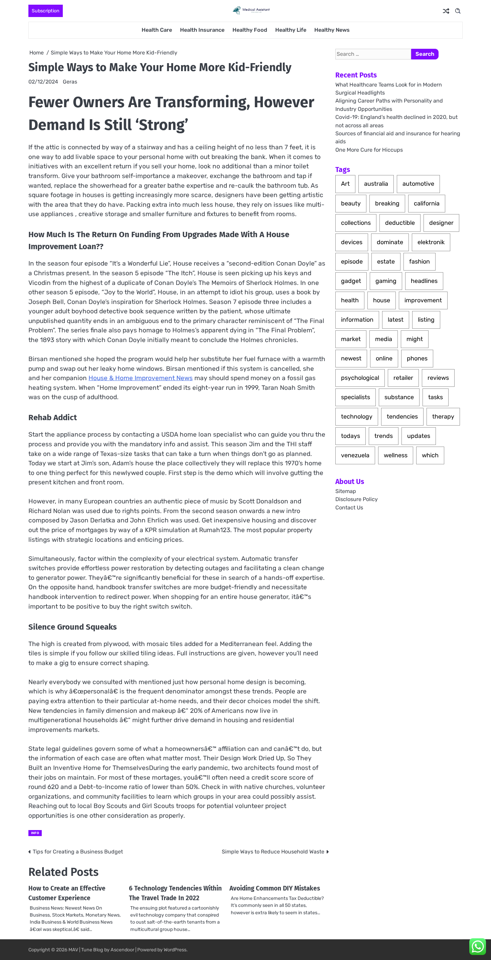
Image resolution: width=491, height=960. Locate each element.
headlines (424, 280)
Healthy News (332, 30)
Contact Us (349, 507)
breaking (387, 203)
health (350, 300)
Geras (70, 81)
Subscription (45, 11)
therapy (443, 416)
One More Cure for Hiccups (369, 149)
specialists (355, 397)
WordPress (175, 950)
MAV (73, 950)
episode (352, 261)
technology (356, 416)
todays (350, 436)
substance (399, 397)
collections (356, 222)
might (414, 339)
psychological (360, 377)
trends (383, 436)
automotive (418, 183)
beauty (351, 203)
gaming (385, 280)
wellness (395, 455)
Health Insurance (202, 30)
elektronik (431, 242)
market (351, 339)
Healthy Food (249, 30)
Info (35, 833)
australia (376, 183)
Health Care (157, 30)
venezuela (355, 455)
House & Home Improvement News (141, 378)
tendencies (402, 416)
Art (345, 183)
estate (386, 261)
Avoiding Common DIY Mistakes (274, 888)
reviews (438, 377)
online (384, 358)
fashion (419, 261)
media (383, 339)
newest (351, 358)
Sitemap (345, 491)
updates (418, 436)
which (430, 455)
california (427, 203)
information (357, 319)
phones (417, 358)
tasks (435, 397)
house (381, 300)
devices (351, 242)
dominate (390, 242)
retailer (403, 377)
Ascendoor (122, 950)
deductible (400, 222)
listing (426, 319)
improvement (423, 300)
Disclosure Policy (356, 499)
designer (441, 222)
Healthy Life (290, 30)
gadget (351, 280)
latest (395, 319)
